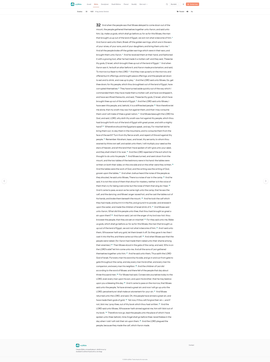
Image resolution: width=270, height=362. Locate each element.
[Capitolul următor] (265, 181)
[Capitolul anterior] (4, 181)
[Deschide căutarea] (167, 4)
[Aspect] (183, 4)
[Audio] (187, 11)
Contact (191, 345)
